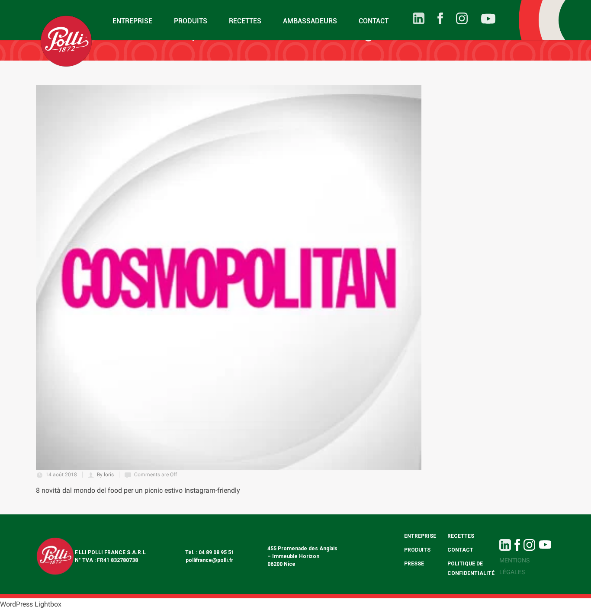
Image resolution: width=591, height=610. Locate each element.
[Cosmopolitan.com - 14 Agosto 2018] (228, 277)
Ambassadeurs (310, 21)
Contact (374, 21)
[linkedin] (412, 18)
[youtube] (482, 20)
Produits (190, 21)
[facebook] (433, 18)
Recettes (245, 21)
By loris (105, 475)
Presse (414, 564)
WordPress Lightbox (30, 604)
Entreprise (132, 21)
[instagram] (455, 18)
